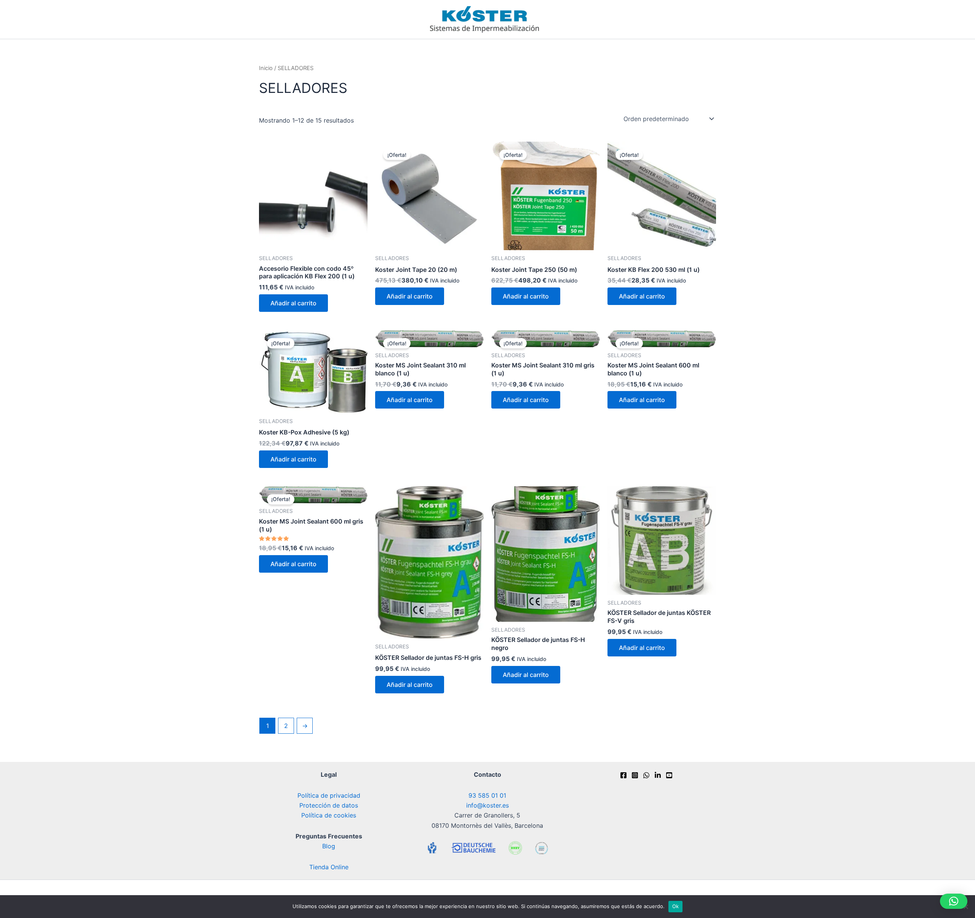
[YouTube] (669, 775)
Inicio (266, 68)
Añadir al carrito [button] (293, 303)
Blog (328, 846)
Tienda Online (328, 867)
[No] (965, 906)
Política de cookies (328, 815)
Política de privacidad (328, 795)
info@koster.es (487, 805)
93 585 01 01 (487, 795)
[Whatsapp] (646, 775)
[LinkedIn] (657, 775)
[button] (953, 901)
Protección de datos (328, 805)
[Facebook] (623, 775)
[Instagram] (634, 775)
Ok (675, 906)
